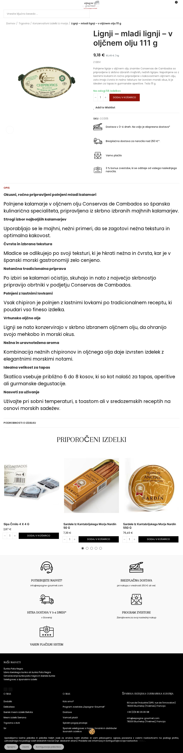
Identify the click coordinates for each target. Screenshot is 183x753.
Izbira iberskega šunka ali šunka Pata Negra (27, 672)
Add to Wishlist (105, 107)
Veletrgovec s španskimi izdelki (20, 679)
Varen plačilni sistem (46, 644)
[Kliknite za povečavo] (9, 129)
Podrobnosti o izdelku (20, 423)
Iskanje (84, 14)
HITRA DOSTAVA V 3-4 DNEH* (46, 612)
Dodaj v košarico (124, 97)
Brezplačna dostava (136, 580)
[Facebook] (6, 689)
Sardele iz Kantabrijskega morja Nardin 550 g (149, 525)
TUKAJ (141, 740)
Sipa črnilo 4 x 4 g (16, 524)
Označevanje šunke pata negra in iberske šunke (29, 675)
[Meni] (5, 5)
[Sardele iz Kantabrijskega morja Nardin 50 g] (91, 485)
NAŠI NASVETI (12, 662)
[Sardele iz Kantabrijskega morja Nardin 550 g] (151, 485)
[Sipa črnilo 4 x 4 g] (32, 485)
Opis (7, 188)
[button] (82, 548)
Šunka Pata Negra (13, 668)
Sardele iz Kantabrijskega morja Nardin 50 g (89, 525)
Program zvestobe (136, 612)
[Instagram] (10, 689)
